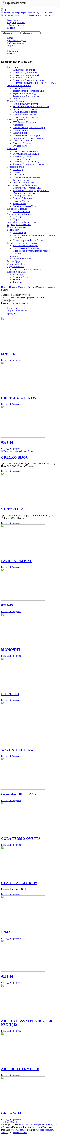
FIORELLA (10, 694)
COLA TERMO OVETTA (20, 838)
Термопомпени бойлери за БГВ (28, 90)
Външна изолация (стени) (25, 151)
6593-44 (7, 442)
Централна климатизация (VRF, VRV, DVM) (35, 83)
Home (10, 38)
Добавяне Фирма (15, 43)
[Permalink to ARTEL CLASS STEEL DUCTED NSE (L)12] (23, 1015)
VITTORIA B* (12, 509)
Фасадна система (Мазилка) (26, 206)
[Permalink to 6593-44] (23, 437)
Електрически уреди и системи (22, 243)
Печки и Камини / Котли (19, 101)
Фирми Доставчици (17, 310)
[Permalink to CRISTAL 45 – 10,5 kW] (23, 392)
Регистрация (13, 20)
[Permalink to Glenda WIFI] (23, 1107)
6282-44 (7, 976)
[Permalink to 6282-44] (23, 971)
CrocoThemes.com (45, 1130)
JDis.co (4, 1132)
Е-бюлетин (12, 51)
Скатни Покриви (21, 211)
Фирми (10, 45)
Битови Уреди (14, 261)
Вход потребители (16, 22)
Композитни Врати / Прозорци (28, 138)
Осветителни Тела (16, 264)
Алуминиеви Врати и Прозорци (29, 127)
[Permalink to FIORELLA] (23, 688)
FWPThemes (19, 1130)
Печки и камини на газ (24, 114)
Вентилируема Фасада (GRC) (27, 188)
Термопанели (19, 203)
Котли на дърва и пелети (25, 111)
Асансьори (12, 256)
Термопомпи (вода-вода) (25, 93)
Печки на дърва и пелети (25, 117)
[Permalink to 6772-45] (23, 599)
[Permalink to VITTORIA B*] (23, 503)
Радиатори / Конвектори (19, 224)
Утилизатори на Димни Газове (28, 240)
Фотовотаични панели (24, 182)
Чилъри (16, 98)
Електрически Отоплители (26, 248)
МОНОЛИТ (10, 650)
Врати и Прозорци (16, 119)
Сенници (17, 216)
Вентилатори (19, 232)
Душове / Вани (20, 277)
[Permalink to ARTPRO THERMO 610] (23, 1063)
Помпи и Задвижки (16, 227)
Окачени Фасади (21, 201)
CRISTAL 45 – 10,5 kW (18, 398)
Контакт (11, 28)
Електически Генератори (25, 245)
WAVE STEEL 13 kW (17, 750)
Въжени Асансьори (22, 258)
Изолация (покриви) (23, 159)
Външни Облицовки (23, 198)
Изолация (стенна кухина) (26, 161)
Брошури (11, 313)
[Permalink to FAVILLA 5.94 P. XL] (23, 555)
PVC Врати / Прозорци (24, 122)
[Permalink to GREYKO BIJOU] (17, 451)
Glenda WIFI (11, 1113)
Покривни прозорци (23, 140)
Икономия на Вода (16, 272)
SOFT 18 (8, 354)
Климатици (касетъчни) (25, 72)
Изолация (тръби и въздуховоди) (29, 164)
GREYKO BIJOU (14, 457)
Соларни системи (15, 167)
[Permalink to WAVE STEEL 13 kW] (15, 744)
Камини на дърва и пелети (26, 104)
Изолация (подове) (22, 156)
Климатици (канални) (24, 70)
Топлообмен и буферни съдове (22, 222)
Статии (10, 48)
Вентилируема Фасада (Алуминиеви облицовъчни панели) (31, 191)
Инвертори (18, 174)
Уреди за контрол (21, 180)
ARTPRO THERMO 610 (20, 1069)
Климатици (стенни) (23, 77)
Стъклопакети (20, 146)
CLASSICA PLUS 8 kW (19, 883)
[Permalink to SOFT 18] (23, 348)
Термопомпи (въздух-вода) (26, 96)
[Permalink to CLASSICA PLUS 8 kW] (23, 877)
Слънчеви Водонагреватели (27, 177)
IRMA (6, 932)
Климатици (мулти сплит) (26, 75)
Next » (15, 1122)
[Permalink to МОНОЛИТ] (23, 644)
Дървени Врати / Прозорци (26, 135)
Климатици (12, 67)
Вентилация (13, 230)
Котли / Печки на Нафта (25, 109)
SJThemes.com (20, 1132)
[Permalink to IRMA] (23, 926)
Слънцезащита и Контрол (19, 214)
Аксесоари (18, 125)
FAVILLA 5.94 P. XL (16, 561)
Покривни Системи (17, 209)
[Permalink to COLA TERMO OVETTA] (23, 833)
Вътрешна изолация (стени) (26, 153)
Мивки (16, 279)
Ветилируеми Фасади (23, 195)
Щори (16, 219)
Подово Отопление (22, 88)
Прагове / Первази (22, 143)
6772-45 (7, 605)
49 (10, 1122)
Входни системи (21, 130)
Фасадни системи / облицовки (22, 185)
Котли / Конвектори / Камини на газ (31, 106)
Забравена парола (15, 25)
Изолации (12, 148)
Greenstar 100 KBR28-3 (19, 794)
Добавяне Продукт (16, 40)
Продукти (12, 308)
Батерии (17, 172)
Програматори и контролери (27, 269)
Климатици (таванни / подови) (28, 80)
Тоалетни (17, 282)
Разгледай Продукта (11, 360)
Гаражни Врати (20, 132)
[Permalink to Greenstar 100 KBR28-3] (23, 789)
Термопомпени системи (19, 85)
